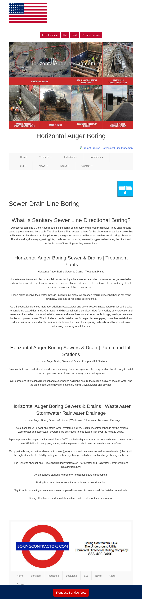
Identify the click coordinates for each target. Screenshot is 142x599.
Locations (95, 157)
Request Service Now (71, 592)
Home (23, 157)
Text (74, 35)
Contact (86, 165)
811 (22, 165)
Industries (70, 157)
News (42, 165)
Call (65, 35)
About (63, 165)
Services (44, 157)
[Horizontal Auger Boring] (71, 546)
